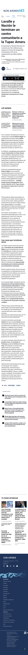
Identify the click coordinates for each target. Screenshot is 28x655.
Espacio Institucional (8, 610)
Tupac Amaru (11, 385)
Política (8, 16)
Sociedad (5, 587)
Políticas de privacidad (8, 622)
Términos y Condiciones (9, 620)
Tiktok (10, 566)
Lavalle (18, 385)
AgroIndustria (6, 603)
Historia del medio (7, 626)
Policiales (5, 589)
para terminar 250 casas (8, 142)
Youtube (17, 566)
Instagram (7, 566)
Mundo (5, 595)
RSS (4, 624)
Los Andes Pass (7, 614)
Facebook (4, 566)
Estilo (4, 601)
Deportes (5, 591)
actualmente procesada (16, 151)
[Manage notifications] (25, 649)
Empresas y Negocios (8, 599)
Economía (5, 585)
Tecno (4, 605)
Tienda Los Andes (7, 616)
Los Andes (2, 16)
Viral (4, 607)
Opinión (5, 597)
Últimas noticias (7, 581)
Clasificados (6, 618)
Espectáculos (6, 593)
